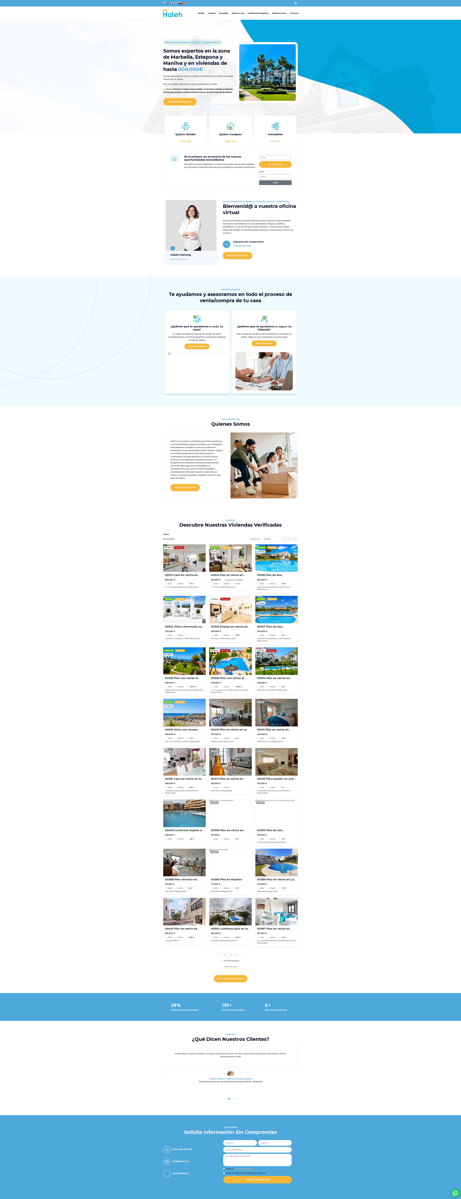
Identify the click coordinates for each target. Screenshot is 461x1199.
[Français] (169, 3)
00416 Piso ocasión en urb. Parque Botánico (275, 780)
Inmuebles (223, 13)
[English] (165, 3)
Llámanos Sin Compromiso (248, 241)
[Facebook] (296, 3)
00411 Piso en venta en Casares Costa (273, 731)
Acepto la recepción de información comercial (245, 1173)
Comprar (212, 13)
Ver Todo (275, 141)
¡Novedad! (215, 547)
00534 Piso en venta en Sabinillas (273, 679)
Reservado (179, 547)
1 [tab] (181, 570)
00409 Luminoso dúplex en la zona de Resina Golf (184, 832)
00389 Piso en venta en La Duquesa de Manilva (275, 881)
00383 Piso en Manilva (226, 879)
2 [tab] (183, 570)
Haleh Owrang (180, 254)
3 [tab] (185, 570)
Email (261, 171)
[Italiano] (177, 3)
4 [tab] (187, 570)
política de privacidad (243, 1168)
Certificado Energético (258, 13)
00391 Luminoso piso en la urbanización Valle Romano (230, 930)
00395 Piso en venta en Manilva (227, 832)
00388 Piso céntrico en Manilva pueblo (181, 881)
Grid (283, 539)
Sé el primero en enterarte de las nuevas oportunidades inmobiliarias (212, 158)
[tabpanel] (184, 558)
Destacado (226, 547)
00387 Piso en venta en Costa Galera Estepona (273, 930)
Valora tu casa (238, 13)
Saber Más (185, 141)
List (289, 539)
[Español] (183, 3)
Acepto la (239, 1168)
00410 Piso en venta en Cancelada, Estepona (181, 930)
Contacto (294, 13)
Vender (201, 13)
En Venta (168, 547)
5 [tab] (234, 570)
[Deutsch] (173, 3)
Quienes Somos (279, 13)
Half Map (295, 539)
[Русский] (180, 3)
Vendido (214, 702)
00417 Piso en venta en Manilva (227, 780)
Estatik (235, 967)
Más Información (197, 346)
